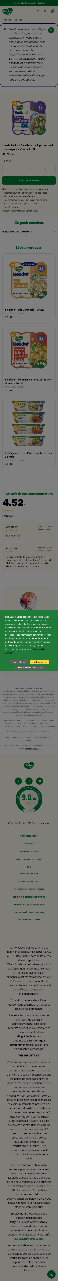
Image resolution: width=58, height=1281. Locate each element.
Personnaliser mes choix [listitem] (30, 667)
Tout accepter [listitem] (39, 662)
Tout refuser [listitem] (19, 662)
